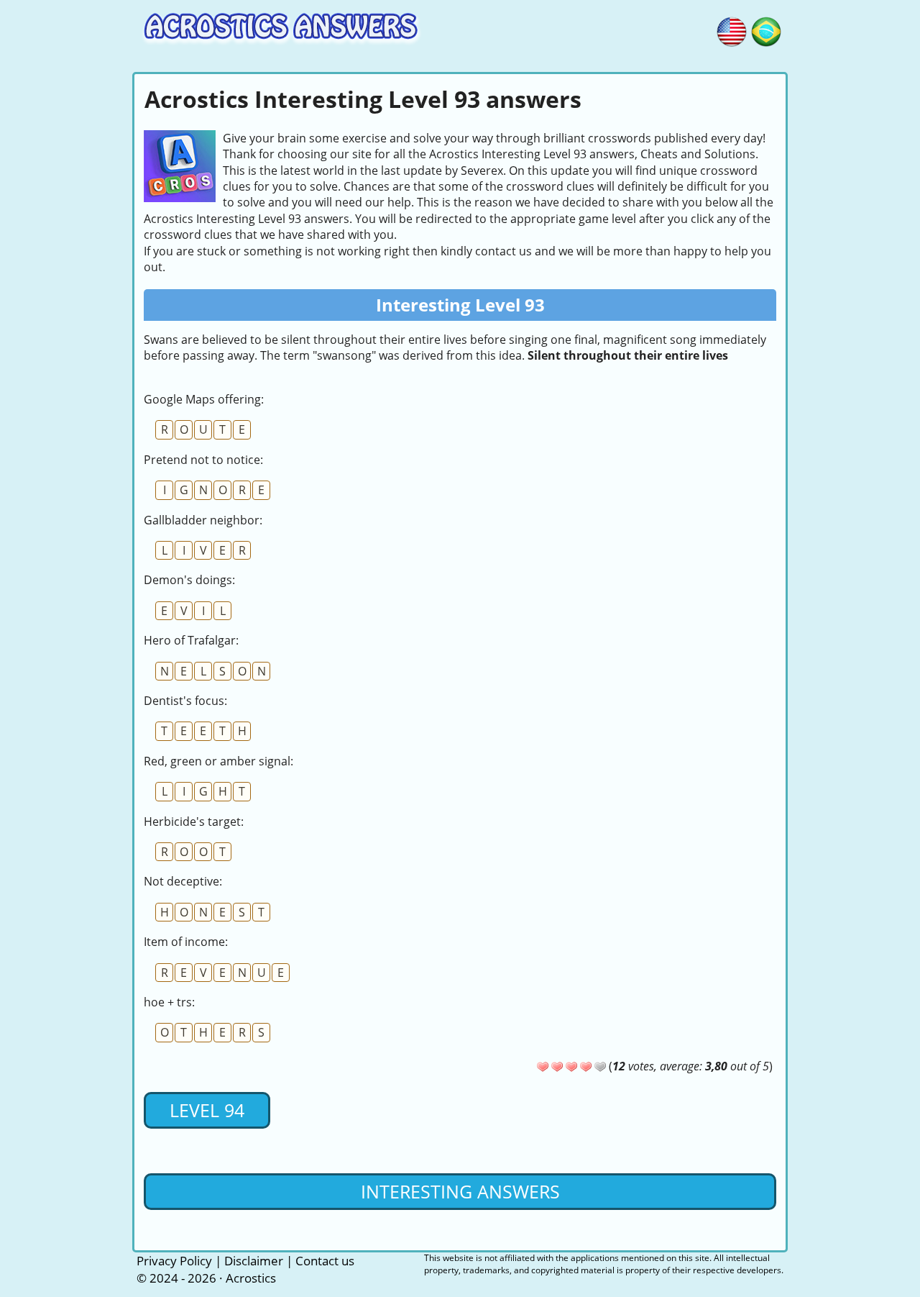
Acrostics (251, 1278)
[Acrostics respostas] (766, 29)
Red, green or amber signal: (218, 761)
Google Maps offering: (204, 399)
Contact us (324, 1260)
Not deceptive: (183, 881)
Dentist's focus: (185, 701)
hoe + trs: (169, 1002)
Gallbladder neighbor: (203, 520)
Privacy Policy (174, 1260)
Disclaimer (253, 1260)
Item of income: (186, 942)
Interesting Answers (460, 1191)
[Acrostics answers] (731, 29)
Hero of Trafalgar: (191, 640)
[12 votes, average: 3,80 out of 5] (542, 1067)
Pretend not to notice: (203, 460)
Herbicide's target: (194, 821)
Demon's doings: (189, 580)
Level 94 (207, 1110)
